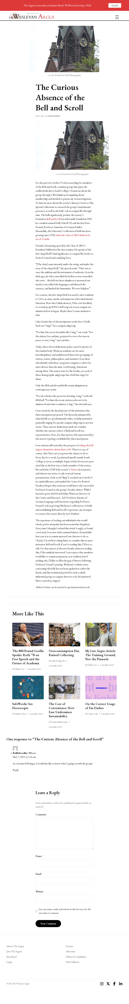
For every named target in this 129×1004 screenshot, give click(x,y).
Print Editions (72, 962)
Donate (69, 946)
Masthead (11, 956)
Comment (41, 814)
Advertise (70, 951)
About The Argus (15, 946)
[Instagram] (102, 984)
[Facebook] (114, 984)
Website (39, 891)
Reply (16, 770)
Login (9, 962)
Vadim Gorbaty (54, 116)
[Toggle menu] (116, 16)
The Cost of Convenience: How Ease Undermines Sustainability (61, 710)
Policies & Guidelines (76, 956)
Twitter (74, 469)
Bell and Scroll (54, 219)
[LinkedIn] (121, 984)
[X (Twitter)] (108, 984)
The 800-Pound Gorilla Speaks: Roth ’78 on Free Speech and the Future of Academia (28, 657)
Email (39, 874)
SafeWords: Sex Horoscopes (22, 706)
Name (39, 856)
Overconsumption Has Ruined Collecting (64, 653)
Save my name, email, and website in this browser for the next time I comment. (65, 911)
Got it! (115, 5)
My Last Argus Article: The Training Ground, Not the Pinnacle (100, 655)
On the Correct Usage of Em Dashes (100, 706)
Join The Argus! (14, 951)
